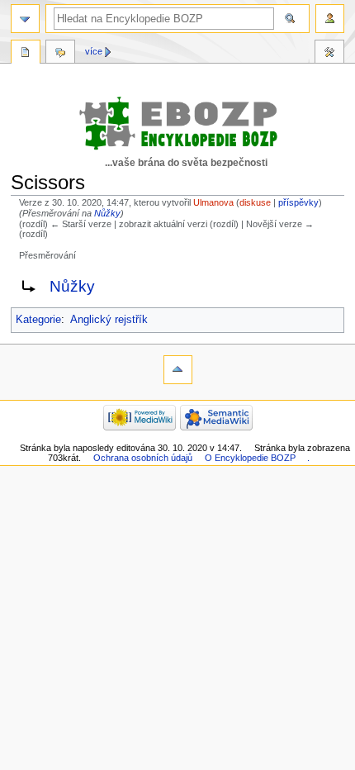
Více (93, 51)
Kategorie (38, 320)
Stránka (26, 53)
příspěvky (298, 202)
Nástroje (329, 53)
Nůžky (107, 213)
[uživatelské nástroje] (329, 18)
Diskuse (60, 53)
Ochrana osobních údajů (142, 458)
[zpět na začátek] (177, 369)
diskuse (255, 202)
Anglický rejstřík (109, 320)
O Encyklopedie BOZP (250, 458)
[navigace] (25, 18)
